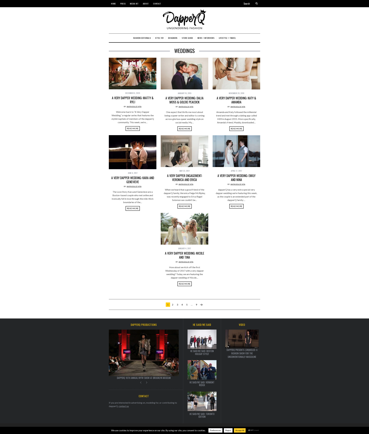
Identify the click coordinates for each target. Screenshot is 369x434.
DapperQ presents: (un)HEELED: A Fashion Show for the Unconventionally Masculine (242, 353)
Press (123, 3)
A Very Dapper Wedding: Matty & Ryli (133, 99)
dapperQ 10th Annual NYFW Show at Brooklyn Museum (144, 378)
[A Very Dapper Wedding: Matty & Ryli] (132, 73)
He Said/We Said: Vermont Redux (202, 384)
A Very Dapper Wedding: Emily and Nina (236, 177)
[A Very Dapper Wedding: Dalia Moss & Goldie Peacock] (184, 73)
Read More (133, 128)
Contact (157, 3)
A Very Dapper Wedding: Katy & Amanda (236, 100)
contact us (124, 406)
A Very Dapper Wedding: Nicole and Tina (184, 255)
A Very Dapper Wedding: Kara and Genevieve (132, 179)
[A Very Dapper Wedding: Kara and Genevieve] (132, 152)
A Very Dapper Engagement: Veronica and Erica (184, 177)
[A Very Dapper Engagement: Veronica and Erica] (184, 151)
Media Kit (134, 3)
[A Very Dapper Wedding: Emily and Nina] (236, 151)
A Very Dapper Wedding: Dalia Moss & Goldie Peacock (184, 100)
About (146, 3)
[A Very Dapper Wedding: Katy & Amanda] (236, 73)
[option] (144, 355)
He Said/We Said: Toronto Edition (202, 415)
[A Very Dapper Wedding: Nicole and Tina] (184, 229)
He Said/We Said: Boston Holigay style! (202, 352)
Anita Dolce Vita (134, 106)
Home (113, 3)
